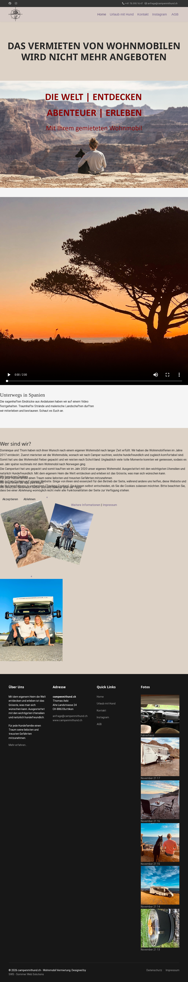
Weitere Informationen (85, 505)
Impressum (110, 505)
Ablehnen (29, 499)
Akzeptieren (10, 499)
